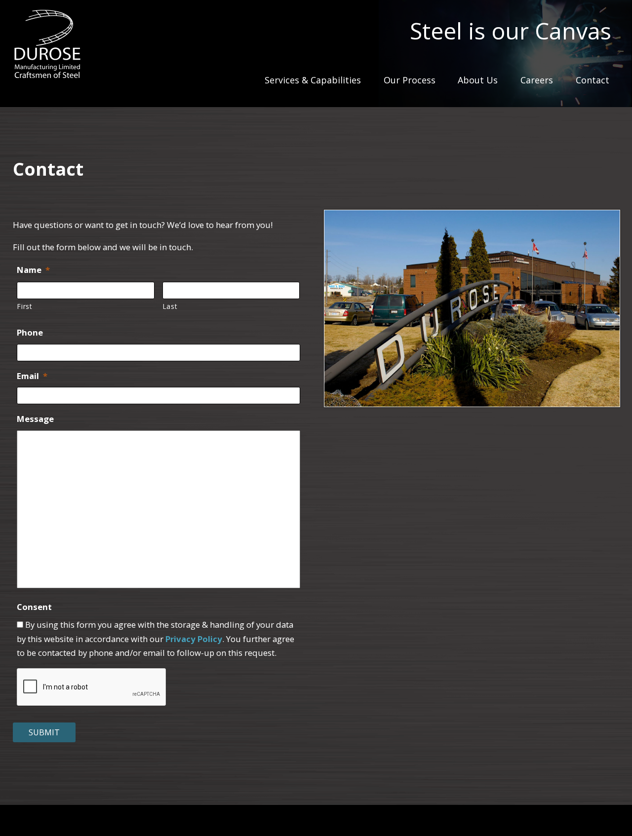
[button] (472, 308)
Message (35, 419)
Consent (34, 607)
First (24, 306)
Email (32, 376)
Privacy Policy (193, 639)
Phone (30, 332)
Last (170, 306)
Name (33, 270)
